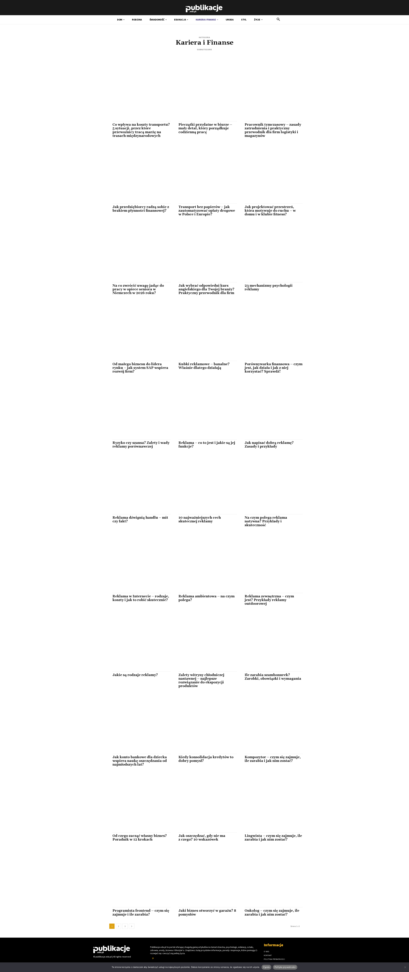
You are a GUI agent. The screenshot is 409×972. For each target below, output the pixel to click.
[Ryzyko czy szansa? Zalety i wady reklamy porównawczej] (138, 410)
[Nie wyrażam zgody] (405, 967)
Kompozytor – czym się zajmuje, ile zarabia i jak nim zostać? (273, 759)
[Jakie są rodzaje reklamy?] (138, 642)
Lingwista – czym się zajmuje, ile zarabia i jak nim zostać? (273, 838)
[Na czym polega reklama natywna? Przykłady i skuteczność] (270, 485)
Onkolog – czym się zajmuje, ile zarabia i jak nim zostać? (272, 913)
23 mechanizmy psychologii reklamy (269, 287)
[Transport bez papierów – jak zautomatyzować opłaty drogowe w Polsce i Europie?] (204, 174)
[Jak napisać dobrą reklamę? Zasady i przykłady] (270, 410)
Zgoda (266, 967)
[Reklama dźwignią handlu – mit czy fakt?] (138, 485)
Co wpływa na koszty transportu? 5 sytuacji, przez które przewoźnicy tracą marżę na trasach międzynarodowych (141, 130)
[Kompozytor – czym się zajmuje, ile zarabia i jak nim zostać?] (270, 724)
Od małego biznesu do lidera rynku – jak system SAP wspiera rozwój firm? (140, 368)
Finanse (193, 56)
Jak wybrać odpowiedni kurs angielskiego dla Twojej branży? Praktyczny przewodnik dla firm (206, 289)
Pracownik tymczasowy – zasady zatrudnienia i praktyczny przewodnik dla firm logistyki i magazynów (273, 130)
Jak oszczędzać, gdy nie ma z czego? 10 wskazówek (201, 838)
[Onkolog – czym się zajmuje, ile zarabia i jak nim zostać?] (270, 878)
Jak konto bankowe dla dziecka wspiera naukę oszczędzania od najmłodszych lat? (139, 761)
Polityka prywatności (285, 967)
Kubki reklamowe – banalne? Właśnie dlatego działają (204, 366)
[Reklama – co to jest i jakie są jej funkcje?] (204, 410)
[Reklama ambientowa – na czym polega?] (204, 564)
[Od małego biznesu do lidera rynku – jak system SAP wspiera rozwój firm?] (138, 331)
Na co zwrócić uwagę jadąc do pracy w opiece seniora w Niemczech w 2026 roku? (138, 289)
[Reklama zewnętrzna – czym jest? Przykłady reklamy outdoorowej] (270, 564)
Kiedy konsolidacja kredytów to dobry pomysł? (205, 759)
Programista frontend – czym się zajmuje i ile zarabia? (140, 913)
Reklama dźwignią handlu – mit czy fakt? (140, 519)
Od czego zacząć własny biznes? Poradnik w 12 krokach (139, 838)
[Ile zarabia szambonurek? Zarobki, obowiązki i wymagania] (270, 642)
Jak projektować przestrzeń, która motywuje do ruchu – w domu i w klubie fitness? (270, 210)
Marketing (214, 56)
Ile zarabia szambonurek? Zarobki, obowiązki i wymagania (273, 677)
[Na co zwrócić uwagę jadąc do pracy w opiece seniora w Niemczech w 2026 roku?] (138, 253)
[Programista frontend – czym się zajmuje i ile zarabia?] (138, 878)
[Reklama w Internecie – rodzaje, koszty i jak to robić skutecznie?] (138, 564)
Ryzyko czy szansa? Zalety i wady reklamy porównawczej (141, 445)
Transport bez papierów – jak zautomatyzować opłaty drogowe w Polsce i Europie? (206, 210)
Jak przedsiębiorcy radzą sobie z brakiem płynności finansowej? (140, 209)
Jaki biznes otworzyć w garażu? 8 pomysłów (207, 913)
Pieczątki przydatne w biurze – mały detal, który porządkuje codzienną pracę (205, 128)
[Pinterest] (153, 958)
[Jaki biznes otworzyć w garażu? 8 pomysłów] (204, 878)
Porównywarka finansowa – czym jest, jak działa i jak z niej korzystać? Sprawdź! (273, 368)
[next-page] (131, 926)
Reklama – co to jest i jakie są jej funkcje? (206, 445)
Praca (234, 56)
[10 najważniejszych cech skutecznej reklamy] (204, 485)
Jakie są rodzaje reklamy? (135, 675)
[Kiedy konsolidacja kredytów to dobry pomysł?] (204, 724)
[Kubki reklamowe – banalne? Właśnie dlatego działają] (204, 331)
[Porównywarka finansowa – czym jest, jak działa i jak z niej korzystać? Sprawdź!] (270, 331)
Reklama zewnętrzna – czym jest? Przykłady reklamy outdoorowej (269, 600)
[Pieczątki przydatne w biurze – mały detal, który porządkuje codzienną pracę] (204, 92)
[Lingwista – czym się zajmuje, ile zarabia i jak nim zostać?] (270, 803)
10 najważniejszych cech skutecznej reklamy (199, 519)
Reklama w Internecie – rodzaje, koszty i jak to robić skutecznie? (140, 598)
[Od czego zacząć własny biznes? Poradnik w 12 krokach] (138, 803)
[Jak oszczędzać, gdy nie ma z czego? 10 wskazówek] (204, 803)
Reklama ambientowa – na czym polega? (206, 598)
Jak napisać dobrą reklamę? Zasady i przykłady (269, 445)
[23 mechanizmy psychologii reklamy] (270, 253)
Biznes (175, 56)
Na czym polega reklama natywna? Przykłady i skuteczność (266, 521)
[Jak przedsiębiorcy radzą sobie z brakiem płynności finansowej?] (138, 174)
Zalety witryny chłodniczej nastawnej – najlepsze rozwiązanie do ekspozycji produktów (201, 680)
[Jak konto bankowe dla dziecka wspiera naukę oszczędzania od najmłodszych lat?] (138, 724)
